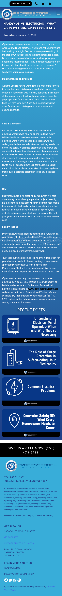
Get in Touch (12, 526)
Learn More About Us (18, 563)
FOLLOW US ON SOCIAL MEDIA (19, 574)
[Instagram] (15, 580)
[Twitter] (10, 580)
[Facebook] (6, 580)
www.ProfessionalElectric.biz (43, 288)
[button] (58, 13)
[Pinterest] (19, 580)
